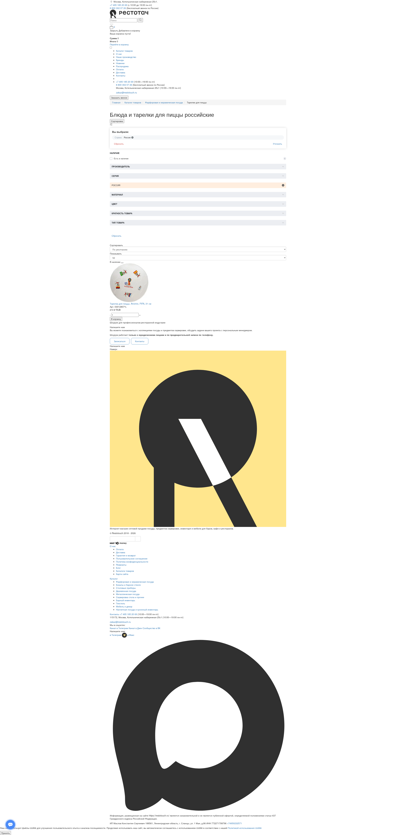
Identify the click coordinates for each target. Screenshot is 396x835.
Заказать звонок (119, 97)
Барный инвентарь (125, 600)
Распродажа (122, 66)
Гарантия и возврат (126, 555)
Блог (118, 567)
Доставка (120, 72)
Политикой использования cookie (245, 827)
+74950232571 (234, 823)
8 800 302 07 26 (118, 8)
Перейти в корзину (119, 44)
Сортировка (117, 121)
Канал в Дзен (135, 628)
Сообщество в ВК (151, 628)
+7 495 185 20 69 (119, 4)
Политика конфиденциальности (132, 561)
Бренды (120, 60)
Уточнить (277, 143)
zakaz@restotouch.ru (126, 92)
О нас (119, 53)
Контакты (120, 75)
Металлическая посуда (128, 594)
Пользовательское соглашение (131, 558)
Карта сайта (122, 573)
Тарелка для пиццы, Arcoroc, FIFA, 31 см (130, 303)
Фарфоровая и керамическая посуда (135, 581)
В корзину (116, 318)
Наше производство (126, 56)
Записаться (119, 341)
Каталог (114, 578)
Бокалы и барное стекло (128, 584)
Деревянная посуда (126, 590)
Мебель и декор (124, 606)
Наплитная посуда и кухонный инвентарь (137, 609)
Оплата (120, 69)
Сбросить (119, 143)
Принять (5, 833)
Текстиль (120, 603)
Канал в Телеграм (119, 628)
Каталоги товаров (125, 570)
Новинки (120, 63)
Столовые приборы (126, 587)
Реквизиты (121, 564)
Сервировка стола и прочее (130, 597)
